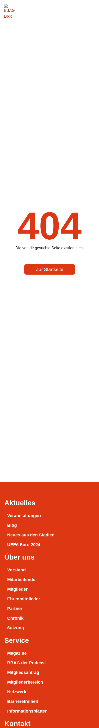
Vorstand (16, 570)
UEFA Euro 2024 (23, 544)
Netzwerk (16, 691)
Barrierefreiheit (22, 701)
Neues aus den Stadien (31, 535)
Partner (14, 608)
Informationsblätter (27, 711)
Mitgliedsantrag (23, 672)
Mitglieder (17, 589)
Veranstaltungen (24, 515)
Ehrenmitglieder (23, 598)
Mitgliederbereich (25, 682)
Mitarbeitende (21, 579)
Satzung (15, 627)
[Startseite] (11, 11)
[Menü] (90, 11)
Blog (12, 525)
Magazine (17, 653)
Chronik (15, 618)
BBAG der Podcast (26, 662)
